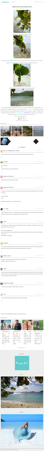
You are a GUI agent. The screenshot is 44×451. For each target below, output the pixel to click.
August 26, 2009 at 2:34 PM (39, 187)
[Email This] (19, 119)
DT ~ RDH (5, 208)
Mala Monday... (27, 325)
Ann (4, 294)
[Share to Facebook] (23, 119)
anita (4, 221)
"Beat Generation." (30, 109)
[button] (13, 2)
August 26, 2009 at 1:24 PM (39, 150)
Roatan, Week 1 (38, 131)
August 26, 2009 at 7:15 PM (39, 255)
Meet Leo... (38, 325)
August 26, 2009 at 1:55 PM (39, 161)
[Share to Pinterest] (25, 119)
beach (18, 120)
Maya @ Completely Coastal (11, 150)
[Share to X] (21, 119)
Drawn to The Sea (8, 176)
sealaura (4, 449)
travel (27, 120)
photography (24, 120)
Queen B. (5, 161)
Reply (1, 157)
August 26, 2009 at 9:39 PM (39, 268)
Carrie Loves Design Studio (13, 449)
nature (20, 120)
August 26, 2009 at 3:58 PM (39, 221)
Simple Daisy (7, 255)
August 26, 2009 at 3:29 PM (39, 208)
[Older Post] (39, 141)
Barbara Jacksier (8, 283)
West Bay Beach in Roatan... (27, 131)
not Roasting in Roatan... (6, 131)
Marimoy (5, 243)
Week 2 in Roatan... (16, 131)
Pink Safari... (16, 325)
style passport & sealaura (5, 325)
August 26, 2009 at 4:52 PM (39, 242)
